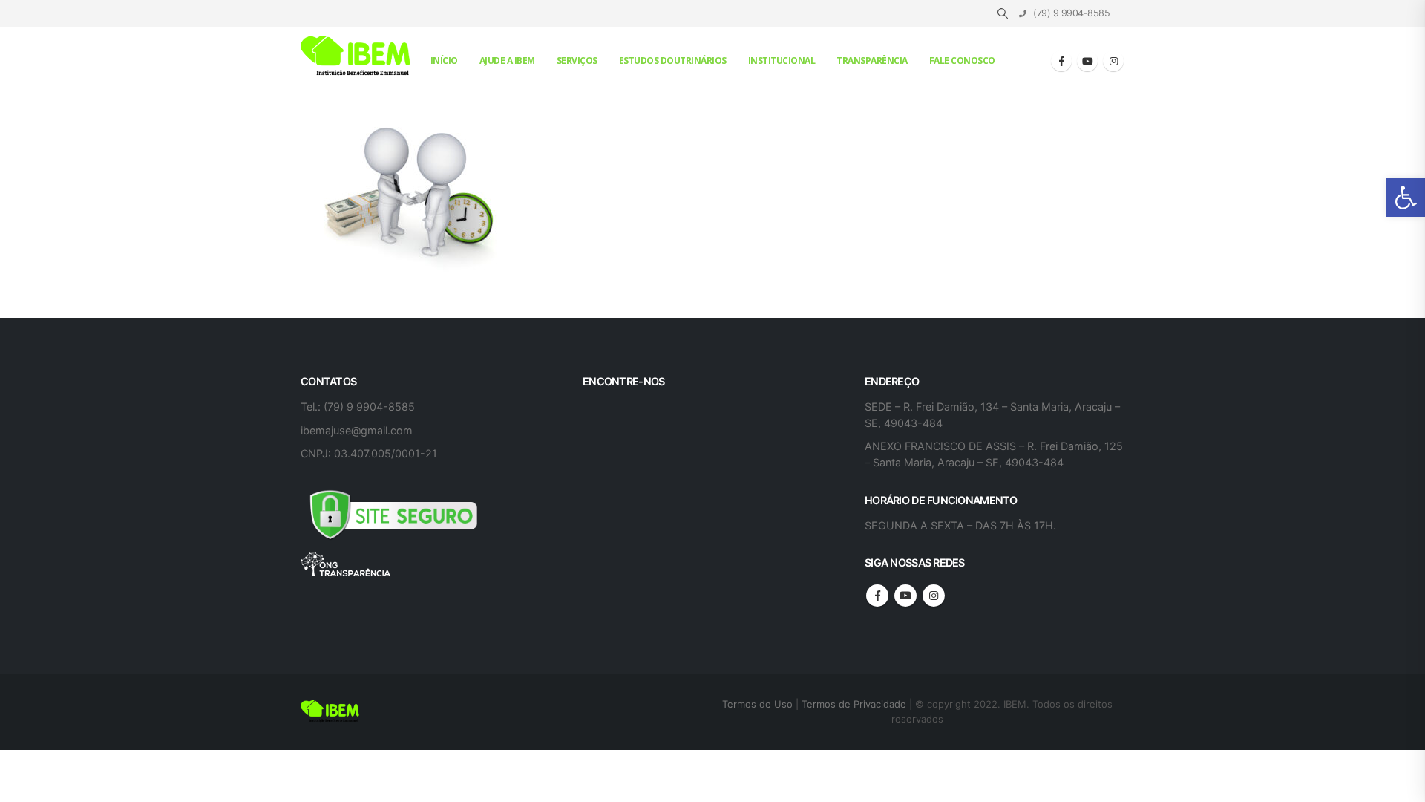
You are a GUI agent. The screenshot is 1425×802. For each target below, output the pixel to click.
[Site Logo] (356, 57)
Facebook (877, 595)
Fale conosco (962, 60)
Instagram (934, 595)
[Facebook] (1061, 60)
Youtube (905, 595)
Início (444, 60)
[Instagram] (1113, 60)
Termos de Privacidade (854, 704)
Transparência (872, 60)
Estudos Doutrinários (673, 60)
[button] (1405, 197)
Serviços (577, 60)
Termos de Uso (759, 704)
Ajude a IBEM (507, 60)
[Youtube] (1087, 60)
